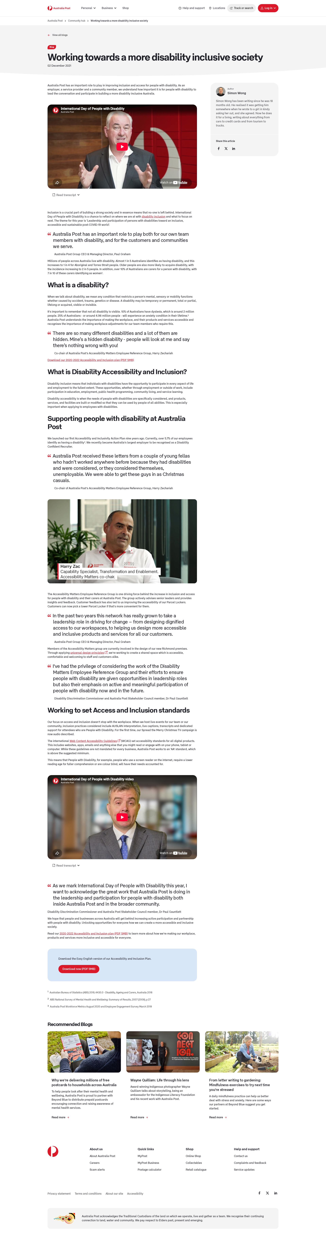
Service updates (244, 1169)
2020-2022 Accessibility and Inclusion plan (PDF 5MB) (94, 933)
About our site (114, 1193)
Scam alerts (97, 1169)
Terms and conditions (88, 1193)
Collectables (194, 1163)
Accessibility (135, 1193)
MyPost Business (148, 1163)
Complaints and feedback (250, 1163)
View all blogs (60, 35)
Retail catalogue (196, 1169)
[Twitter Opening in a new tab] (267, 1193)
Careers (94, 1163)
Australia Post (55, 21)
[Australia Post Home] (59, 8)
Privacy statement (59, 1193)
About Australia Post (102, 1156)
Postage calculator (149, 1169)
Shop (125, 8)
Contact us (241, 1156)
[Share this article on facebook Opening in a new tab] (218, 148)
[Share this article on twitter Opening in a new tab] (226, 148)
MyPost (142, 1156)
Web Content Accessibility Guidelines (93, 741)
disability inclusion (153, 216)
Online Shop (193, 1156)
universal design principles (87, 653)
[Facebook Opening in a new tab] (259, 1193)
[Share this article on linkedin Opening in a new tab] (233, 148)
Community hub (76, 21)
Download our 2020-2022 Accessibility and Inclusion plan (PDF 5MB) (91, 360)
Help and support (194, 8)
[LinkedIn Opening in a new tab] (275, 1193)
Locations (219, 8)
